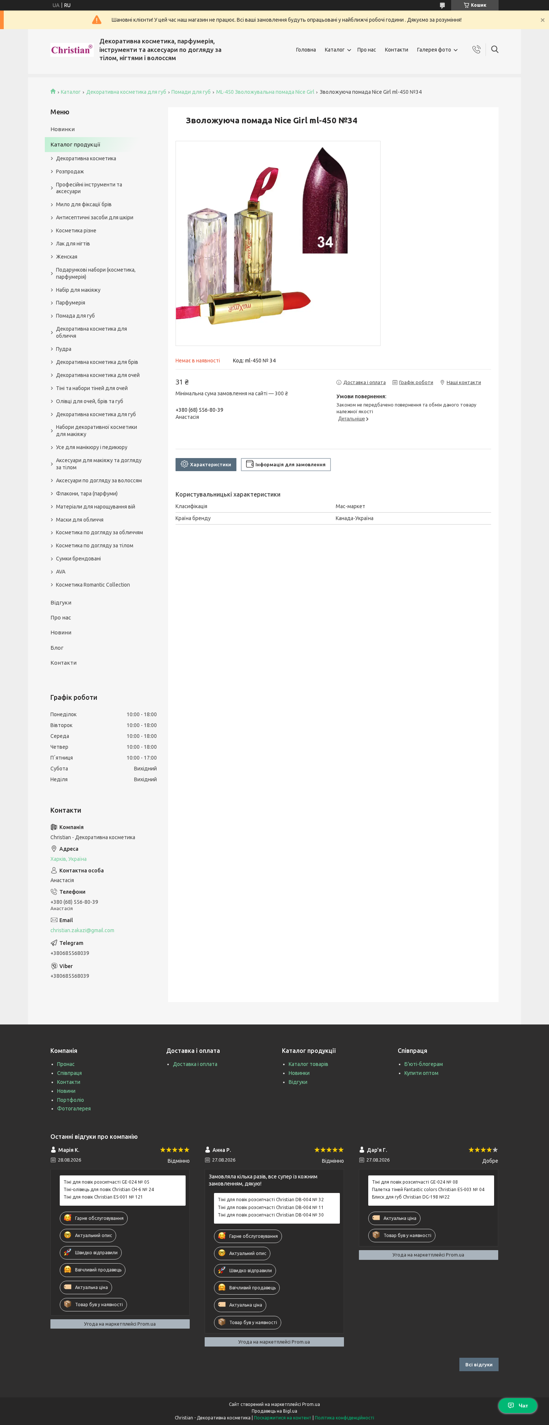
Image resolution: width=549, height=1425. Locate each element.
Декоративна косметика (86, 158)
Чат (523, 1406)
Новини (60, 632)
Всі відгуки (479, 1364)
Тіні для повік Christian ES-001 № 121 (103, 1196)
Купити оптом (421, 1073)
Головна (306, 50)
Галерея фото (434, 50)
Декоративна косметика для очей (98, 375)
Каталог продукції (75, 144)
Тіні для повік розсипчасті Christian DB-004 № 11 (271, 1207)
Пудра (63, 349)
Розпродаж (70, 171)
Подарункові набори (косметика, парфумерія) (96, 273)
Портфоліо (70, 1100)
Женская (66, 257)
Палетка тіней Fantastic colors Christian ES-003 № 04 (428, 1189)
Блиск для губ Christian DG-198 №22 (411, 1196)
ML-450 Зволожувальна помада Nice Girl (265, 92)
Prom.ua (311, 1404)
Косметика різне (76, 231)
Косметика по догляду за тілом (94, 545)
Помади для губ (191, 92)
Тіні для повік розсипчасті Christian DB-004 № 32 (271, 1199)
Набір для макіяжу (78, 290)
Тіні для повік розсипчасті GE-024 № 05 (106, 1182)
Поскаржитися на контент (282, 1417)
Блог (56, 648)
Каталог (335, 50)
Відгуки (60, 602)
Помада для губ (75, 316)
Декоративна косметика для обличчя (91, 332)
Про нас (366, 50)
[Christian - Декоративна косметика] (72, 50)
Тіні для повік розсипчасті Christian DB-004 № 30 (271, 1214)
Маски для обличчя (79, 520)
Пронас (66, 1064)
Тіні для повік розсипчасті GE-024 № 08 (415, 1182)
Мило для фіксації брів (84, 204)
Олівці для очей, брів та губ (89, 401)
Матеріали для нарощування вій (95, 507)
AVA (60, 572)
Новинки (62, 129)
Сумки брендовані (78, 559)
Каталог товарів (308, 1064)
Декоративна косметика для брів (97, 362)
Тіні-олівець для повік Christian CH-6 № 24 (108, 1189)
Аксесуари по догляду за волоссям (99, 480)
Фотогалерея (74, 1109)
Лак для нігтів (73, 244)
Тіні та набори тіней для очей (92, 388)
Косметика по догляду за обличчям (99, 532)
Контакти (396, 50)
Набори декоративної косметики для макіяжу (96, 430)
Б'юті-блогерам (423, 1064)
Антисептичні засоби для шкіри (94, 217)
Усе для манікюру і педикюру (91, 447)
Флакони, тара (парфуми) (87, 494)
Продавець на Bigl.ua (274, 1411)
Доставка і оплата (195, 1064)
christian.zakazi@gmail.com (82, 930)
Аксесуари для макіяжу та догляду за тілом (99, 463)
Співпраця (69, 1073)
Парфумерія (70, 303)
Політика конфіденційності (344, 1417)
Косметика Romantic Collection (93, 585)
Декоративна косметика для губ (126, 92)
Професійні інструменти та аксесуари (89, 188)
